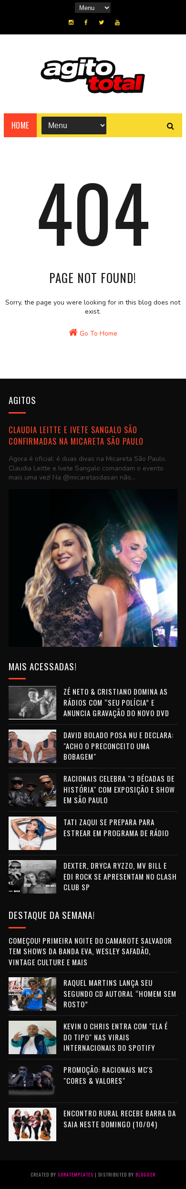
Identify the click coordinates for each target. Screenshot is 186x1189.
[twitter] (101, 22)
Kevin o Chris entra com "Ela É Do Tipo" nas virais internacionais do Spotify (115, 1037)
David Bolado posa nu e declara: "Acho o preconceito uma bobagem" (118, 746)
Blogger (145, 1174)
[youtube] (117, 22)
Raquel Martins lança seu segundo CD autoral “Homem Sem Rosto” (119, 993)
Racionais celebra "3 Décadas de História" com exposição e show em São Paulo (119, 789)
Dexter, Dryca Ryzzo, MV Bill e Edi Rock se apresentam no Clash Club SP (120, 876)
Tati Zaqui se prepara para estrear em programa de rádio (116, 827)
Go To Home (97, 333)
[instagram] (71, 22)
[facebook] (86, 22)
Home (20, 125)
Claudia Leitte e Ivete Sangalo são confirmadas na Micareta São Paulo (76, 435)
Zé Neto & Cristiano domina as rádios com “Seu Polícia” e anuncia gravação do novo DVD (116, 702)
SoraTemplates (75, 1174)
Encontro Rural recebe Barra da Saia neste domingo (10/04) (119, 1118)
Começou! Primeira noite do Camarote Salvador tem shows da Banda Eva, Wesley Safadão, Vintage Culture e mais (90, 951)
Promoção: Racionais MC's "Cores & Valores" (108, 1075)
